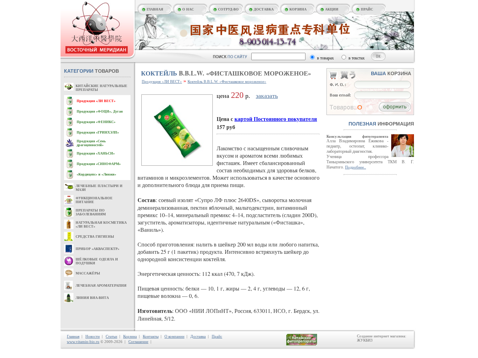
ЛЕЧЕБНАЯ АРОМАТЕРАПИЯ (101, 285)
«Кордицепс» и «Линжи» (96, 174)
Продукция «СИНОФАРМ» (99, 164)
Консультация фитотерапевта (357, 136)
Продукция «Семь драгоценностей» (91, 143)
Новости (92, 336)
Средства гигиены (95, 236)
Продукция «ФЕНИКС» (96, 122)
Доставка (198, 336)
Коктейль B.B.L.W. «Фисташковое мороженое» (227, 81)
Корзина (130, 336)
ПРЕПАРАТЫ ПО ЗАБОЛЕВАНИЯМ (91, 212)
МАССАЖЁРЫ (88, 273)
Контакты (151, 336)
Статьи (111, 336)
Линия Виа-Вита (92, 298)
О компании (174, 336)
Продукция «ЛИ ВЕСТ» (96, 101)
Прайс (217, 336)
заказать (267, 95)
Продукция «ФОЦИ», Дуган (100, 111)
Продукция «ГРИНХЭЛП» (98, 132)
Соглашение (138, 341)
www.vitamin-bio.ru (83, 341)
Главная (73, 336)
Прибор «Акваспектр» (97, 249)
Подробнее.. (355, 167)
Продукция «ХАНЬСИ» (96, 153)
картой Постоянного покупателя (275, 119)
